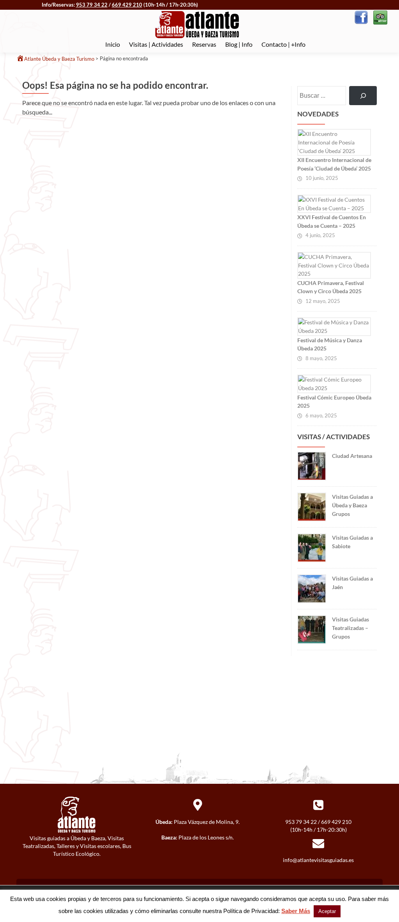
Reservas (204, 44)
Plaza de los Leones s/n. (206, 837)
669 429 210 (127, 5)
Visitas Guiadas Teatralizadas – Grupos (350, 627)
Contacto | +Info (283, 44)
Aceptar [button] (327, 911)
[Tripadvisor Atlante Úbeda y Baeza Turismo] (379, 16)
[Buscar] (363, 95)
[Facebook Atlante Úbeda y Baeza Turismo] (361, 16)
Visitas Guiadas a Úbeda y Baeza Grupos (352, 505)
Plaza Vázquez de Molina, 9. (207, 821)
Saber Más (295, 911)
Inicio (112, 44)
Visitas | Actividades (156, 44)
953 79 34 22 (92, 5)
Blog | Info (238, 44)
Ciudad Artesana (352, 455)
